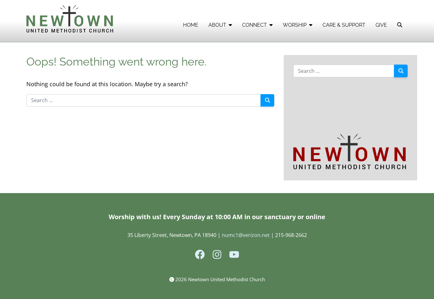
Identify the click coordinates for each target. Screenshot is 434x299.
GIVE (381, 25)
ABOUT (217, 25)
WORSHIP (295, 25)
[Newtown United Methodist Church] (70, 19)
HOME (190, 25)
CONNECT (254, 25)
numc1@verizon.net (246, 235)
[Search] (267, 100)
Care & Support (343, 25)
